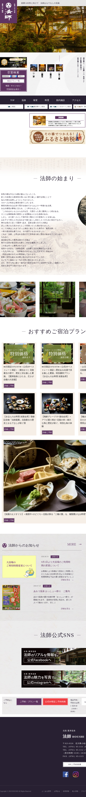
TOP (12, 100)
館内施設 (60, 100)
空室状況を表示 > (13, 89)
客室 (35, 100)
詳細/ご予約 (9, 386)
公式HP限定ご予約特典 (55, 702)
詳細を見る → (67, 580)
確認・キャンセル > (13, 86)
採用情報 (66, 791)
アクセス (76, 100)
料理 (47, 100)
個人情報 (75, 791)
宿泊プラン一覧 (13, 81)
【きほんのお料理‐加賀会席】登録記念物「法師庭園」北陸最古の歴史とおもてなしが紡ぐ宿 (19, 419)
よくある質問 (46, 791)
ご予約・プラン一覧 (29, 702)
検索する (21, 76)
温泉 (24, 100)
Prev (14, 52)
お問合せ (57, 791)
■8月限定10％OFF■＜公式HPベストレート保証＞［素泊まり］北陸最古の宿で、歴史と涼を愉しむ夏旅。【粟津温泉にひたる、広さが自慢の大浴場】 (19, 373)
